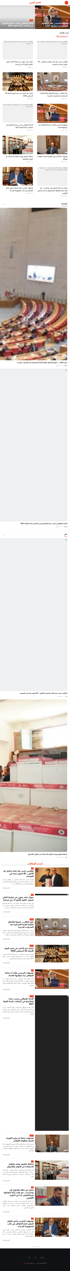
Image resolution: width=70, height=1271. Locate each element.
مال (66, 696)
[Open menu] (66, 3)
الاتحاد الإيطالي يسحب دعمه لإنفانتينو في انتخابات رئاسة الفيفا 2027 (44, 524)
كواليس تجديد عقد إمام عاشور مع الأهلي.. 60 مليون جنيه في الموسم (43, 693)
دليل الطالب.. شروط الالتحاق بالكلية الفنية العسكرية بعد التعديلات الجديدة (42, 363)
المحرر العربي (35, 2)
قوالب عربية (26, 1263)
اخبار (29, 1257)
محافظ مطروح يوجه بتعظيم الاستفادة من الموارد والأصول (47, 854)
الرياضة (65, 365)
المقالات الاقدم (35, 1246)
